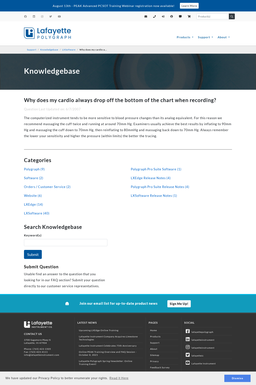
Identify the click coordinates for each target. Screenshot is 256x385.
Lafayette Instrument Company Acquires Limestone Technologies (108, 338)
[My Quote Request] (180, 16)
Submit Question (41, 266)
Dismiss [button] (237, 378)
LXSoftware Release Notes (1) (154, 196)
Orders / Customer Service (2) (47, 187)
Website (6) (33, 196)
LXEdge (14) (33, 204)
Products (184, 37)
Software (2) (33, 178)
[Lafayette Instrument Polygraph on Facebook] (25, 16)
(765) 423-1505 (42, 348)
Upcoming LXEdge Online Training (98, 330)
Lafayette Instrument (203, 363)
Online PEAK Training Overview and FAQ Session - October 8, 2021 (108, 353)
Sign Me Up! (179, 303)
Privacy (154, 361)
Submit (33, 254)
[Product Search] (232, 16)
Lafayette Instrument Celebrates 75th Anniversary (108, 345)
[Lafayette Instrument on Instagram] (42, 16)
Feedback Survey (160, 367)
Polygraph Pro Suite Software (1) (156, 169)
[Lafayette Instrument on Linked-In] (34, 16)
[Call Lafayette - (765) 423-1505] (154, 16)
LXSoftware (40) (36, 213)
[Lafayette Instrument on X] (50, 16)
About (223, 37)
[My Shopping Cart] (189, 16)
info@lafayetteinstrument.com (41, 354)
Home (153, 330)
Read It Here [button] (119, 378)
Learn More (189, 5)
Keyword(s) (33, 235)
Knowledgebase (49, 49)
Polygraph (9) (34, 169)
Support (204, 37)
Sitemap (154, 355)
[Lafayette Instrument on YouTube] (59, 16)
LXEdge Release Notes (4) (151, 178)
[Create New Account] (171, 16)
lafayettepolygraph (201, 332)
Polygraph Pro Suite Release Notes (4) (160, 187)
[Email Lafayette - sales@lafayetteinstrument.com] (145, 16)
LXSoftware (69, 49)
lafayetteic (197, 355)
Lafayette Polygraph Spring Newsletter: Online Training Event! (105, 362)
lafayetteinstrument (202, 339)
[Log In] (163, 16)
